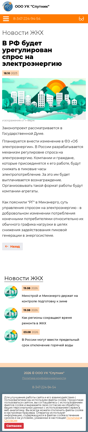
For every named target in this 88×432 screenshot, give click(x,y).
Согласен (14, 426)
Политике (73, 417)
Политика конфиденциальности (44, 378)
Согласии (10, 420)
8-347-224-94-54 (26, 18)
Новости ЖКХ (23, 278)
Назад (15, 246)
